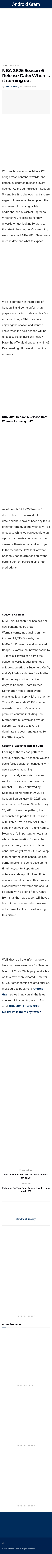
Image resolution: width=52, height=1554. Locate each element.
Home (4, 65)
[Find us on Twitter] (3, 1542)
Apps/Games (15, 65)
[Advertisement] (26, 142)
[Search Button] (49, 4)
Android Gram (26, 4)
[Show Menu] (3, 4)
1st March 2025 (29, 87)
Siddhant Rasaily (11, 87)
